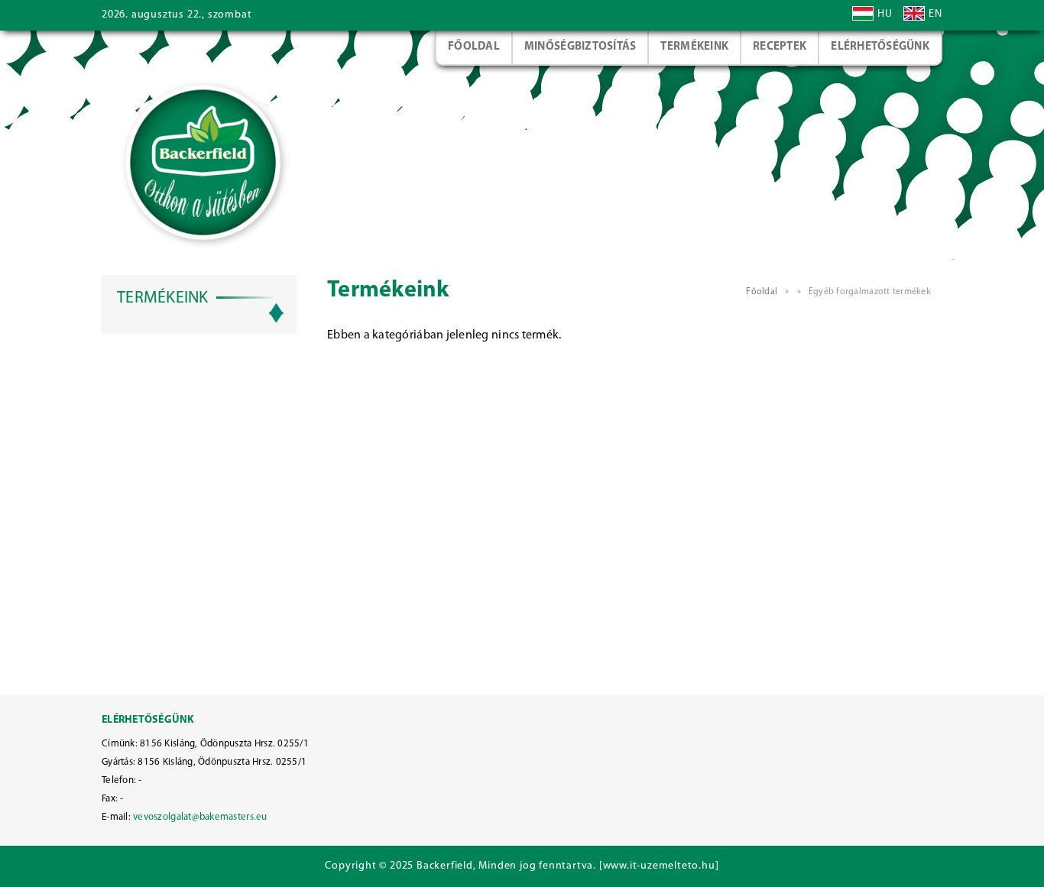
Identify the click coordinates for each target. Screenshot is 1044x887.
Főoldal (474, 47)
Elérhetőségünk (880, 47)
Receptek (779, 47)
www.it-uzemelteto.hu (659, 866)
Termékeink (694, 47)
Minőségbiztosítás (580, 47)
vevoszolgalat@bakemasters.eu (200, 817)
